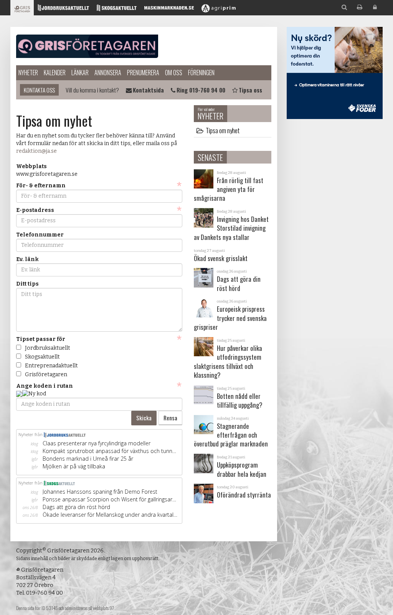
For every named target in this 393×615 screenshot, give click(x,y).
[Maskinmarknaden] (169, 10)
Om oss (173, 72)
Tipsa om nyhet (222, 130)
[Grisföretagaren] (22, 10)
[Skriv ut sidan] (359, 7)
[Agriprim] (218, 10)
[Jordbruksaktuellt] (63, 10)
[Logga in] (375, 7)
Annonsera (107, 72)
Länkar (80, 72)
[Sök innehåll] (344, 7)
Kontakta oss (39, 90)
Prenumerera (143, 72)
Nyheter (28, 72)
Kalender (55, 72)
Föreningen (201, 72)
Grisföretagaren (87, 46)
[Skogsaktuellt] (116, 10)
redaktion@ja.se (36, 151)
